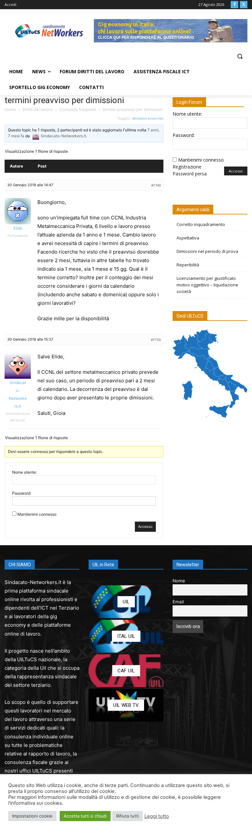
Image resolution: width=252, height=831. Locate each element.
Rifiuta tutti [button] (127, 816)
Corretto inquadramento (201, 224)
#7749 (156, 185)
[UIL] (126, 601)
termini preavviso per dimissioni (64, 100)
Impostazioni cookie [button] (32, 816)
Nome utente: (24, 472)
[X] (243, 5)
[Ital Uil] (126, 636)
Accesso (145, 526)
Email (178, 601)
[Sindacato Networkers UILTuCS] (49, 30)
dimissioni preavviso (147, 118)
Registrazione (187, 167)
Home (10, 109)
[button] (239, 56)
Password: (21, 493)
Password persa (190, 173)
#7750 (156, 340)
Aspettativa (188, 238)
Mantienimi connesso (36, 514)
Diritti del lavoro (38, 109)
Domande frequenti (77, 109)
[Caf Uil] (126, 670)
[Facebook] (234, 5)
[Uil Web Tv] (126, 705)
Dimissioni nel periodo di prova (207, 251)
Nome (179, 580)
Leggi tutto (156, 816)
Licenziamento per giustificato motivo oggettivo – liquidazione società (207, 284)
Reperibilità (188, 265)
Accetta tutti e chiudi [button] (85, 816)
